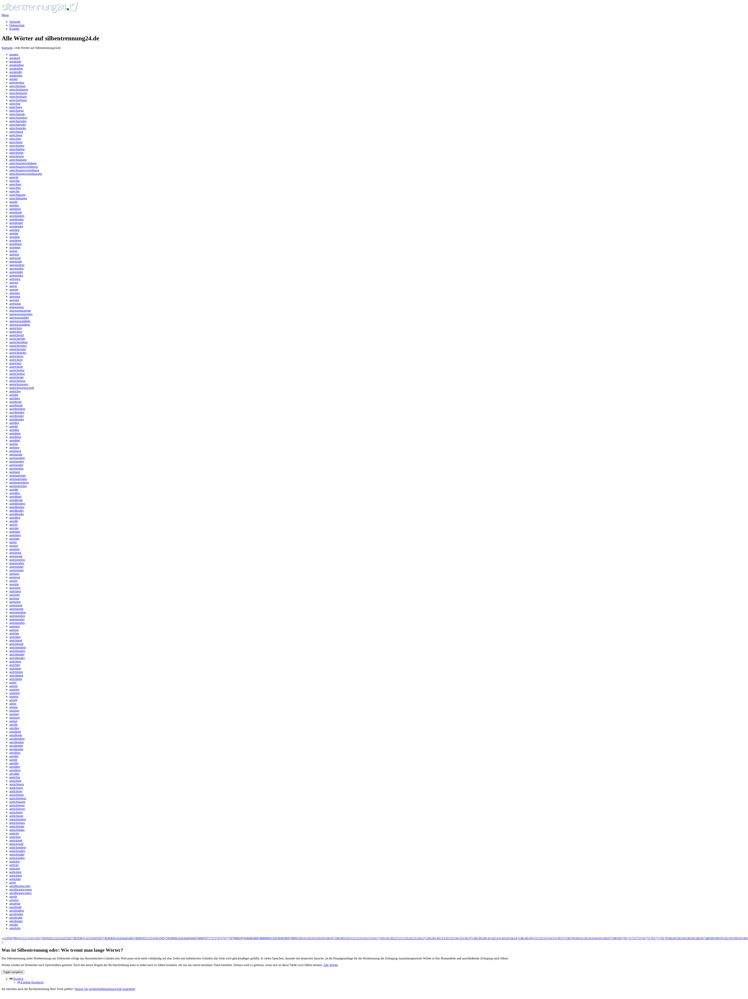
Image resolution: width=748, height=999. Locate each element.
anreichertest (17, 373)
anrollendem (17, 738)
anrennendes (17, 623)
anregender (16, 272)
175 (646, 938)
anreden (14, 205)
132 (446, 938)
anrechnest (15, 135)
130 (437, 938)
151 (535, 938)
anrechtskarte (17, 194)
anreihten (15, 433)
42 (118, 938)
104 (318, 938)
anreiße (13, 489)
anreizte (14, 584)
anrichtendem (17, 647)
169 (618, 938)
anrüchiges (16, 812)
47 (133, 938)
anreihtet (14, 440)
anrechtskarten (18, 198)
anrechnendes (17, 128)
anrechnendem (18, 117)
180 (670, 938)
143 (497, 938)
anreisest (14, 472)
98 (292, 938)
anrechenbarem (18, 89)
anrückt (14, 865)
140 (483, 938)
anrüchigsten (17, 823)
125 (413, 938)
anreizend (15, 552)
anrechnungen (18, 159)
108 (336, 938)
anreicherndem (18, 342)
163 (590, 938)
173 (637, 938)
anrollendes (16, 749)
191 (721, 938)
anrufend (14, 903)
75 (220, 938)
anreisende (15, 454)
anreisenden (16, 461)
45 (127, 938)
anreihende (16, 405)
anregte (13, 289)
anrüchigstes (17, 830)
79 (233, 938)
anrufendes (16, 921)
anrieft (13, 700)
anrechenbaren (18, 93)
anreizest (14, 577)
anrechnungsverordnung (24, 170)
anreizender (16, 566)
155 (553, 938)
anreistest (15, 535)
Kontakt (14, 28)
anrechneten (16, 145)
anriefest (14, 693)
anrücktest (15, 875)
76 (224, 938)
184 (688, 938)
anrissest (14, 717)
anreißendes (16, 514)
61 (177, 938)
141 (488, 938)
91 (270, 938)
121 (395, 938)
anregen (14, 254)
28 (74, 938)
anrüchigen (16, 787)
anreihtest (15, 437)
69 (202, 938)
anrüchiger (15, 791)
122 (399, 938)
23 (58, 938)
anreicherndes (17, 352)
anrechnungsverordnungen (25, 173)
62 (180, 938)
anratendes (15, 75)
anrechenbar (16, 82)
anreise (13, 444)
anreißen (14, 493)
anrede (13, 202)
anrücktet (15, 879)
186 (697, 938)
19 (46, 938)
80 (236, 938)
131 (441, 938)
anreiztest (15, 591)
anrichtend (15, 640)
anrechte (14, 180)
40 (111, 938)
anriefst (13, 696)
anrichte (14, 633)
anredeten (15, 240)
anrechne (14, 103)
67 (196, 938)
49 (139, 938)
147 (516, 938)
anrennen (15, 601)
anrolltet (14, 773)
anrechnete (16, 142)
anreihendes (16, 419)
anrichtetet (15, 679)
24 (62, 938)
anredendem (16, 216)
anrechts (14, 191)
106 (327, 938)
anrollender (16, 745)
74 (217, 938)
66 (192, 938)
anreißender (16, 510)
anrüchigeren (17, 801)
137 (469, 938)
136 (465, 938)
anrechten (15, 184)
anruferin (14, 928)
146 (511, 938)
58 (167, 938)
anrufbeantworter (19, 886)
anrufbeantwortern (20, 889)
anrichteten (16, 672)
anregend (15, 258)
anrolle (13, 724)
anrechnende (17, 114)
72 (211, 938)
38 (105, 938)
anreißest (14, 517)
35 (96, 938)
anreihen (14, 398)
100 (299, 938)
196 (744, 938)
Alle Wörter (330, 965)
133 (451, 938)
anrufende (15, 907)
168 (614, 938)
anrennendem (17, 612)
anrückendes (17, 858)
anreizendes (16, 570)
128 (427, 938)
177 (656, 938)
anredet (13, 233)
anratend (14, 58)
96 (286, 938)
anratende (15, 61)
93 (277, 938)
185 (693, 938)
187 (702, 938)
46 (130, 938)
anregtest (14, 296)
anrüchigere (16, 794)
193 (730, 938)
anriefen (14, 689)
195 (739, 938)
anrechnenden (17, 121)
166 (604, 938)
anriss (12, 703)
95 (283, 938)
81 (239, 938)
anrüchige (15, 780)
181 (674, 938)
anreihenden (16, 412)
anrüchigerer (17, 805)
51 (146, 938)
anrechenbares (18, 100)
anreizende (16, 556)
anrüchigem (16, 784)
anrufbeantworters (20, 893)
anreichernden (18, 345)
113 (359, 938)
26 (68, 938)
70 (205, 938)
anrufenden (16, 914)
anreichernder (17, 349)
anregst (13, 282)
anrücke (14, 833)
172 (632, 938)
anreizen (14, 549)
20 (49, 938)
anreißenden (16, 507)
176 (651, 938)
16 (37, 938)
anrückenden (17, 851)
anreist (13, 524)
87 (258, 938)
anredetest (15, 244)
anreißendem (17, 503)
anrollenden (16, 742)
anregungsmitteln (19, 321)
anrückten (15, 872)
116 (372, 938)
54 (155, 938)
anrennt (14, 630)
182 (679, 938)
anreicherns (16, 356)
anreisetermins (18, 486)
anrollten (14, 766)
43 (121, 938)
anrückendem (17, 847)
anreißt (13, 521)
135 (460, 938)
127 (423, 938)
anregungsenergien (21, 314)
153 (544, 938)
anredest (14, 230)
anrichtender (17, 654)
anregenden (16, 268)
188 (707, 938)
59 (171, 938)
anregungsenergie (20, 310)
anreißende (16, 500)
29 (77, 938)
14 (30, 938)
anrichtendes (17, 658)
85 (252, 938)
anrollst (13, 756)
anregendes (16, 275)
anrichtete (15, 668)
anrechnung (16, 156)
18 (43, 938)
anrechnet (15, 138)
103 (313, 938)
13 (27, 938)
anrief (12, 682)
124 (409, 938)
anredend (15, 209)
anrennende (16, 609)
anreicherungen (18, 384)
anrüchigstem (17, 819)
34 (93, 938)
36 (99, 938)
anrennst (14, 626)
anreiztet (14, 594)
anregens (14, 279)
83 (245, 938)
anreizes (14, 573)
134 (455, 938)
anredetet (14, 247)
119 (386, 938)
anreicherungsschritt (21, 387)
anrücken (15, 837)
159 (572, 938)
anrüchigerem (17, 798)
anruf (12, 882)
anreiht (13, 426)
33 (90, 938)
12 (24, 938)
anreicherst (16, 359)
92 (273, 938)
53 (152, 938)
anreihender (16, 416)
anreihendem (17, 409)
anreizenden (16, 563)
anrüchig (14, 777)
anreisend (15, 451)
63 (183, 938)
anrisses (14, 714)
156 (558, 938)
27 (71, 938)
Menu (5, 15)
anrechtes (15, 187)
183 (683, 938)
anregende (15, 261)
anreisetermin (17, 475)
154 (548, 938)
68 (199, 938)
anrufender (16, 917)
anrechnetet (16, 152)
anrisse (13, 707)
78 (230, 938)
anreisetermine (18, 479)
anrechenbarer (18, 96)
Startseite (14, 21)
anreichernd (16, 335)
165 (600, 938)
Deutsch (17, 978)
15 (33, 938)
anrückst (14, 861)
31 (83, 938)
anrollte (14, 763)
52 (149, 938)
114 (363, 938)
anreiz (13, 542)
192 (725, 938)
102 (308, 938)
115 (368, 938)
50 (143, 938)
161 (581, 938)
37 (102, 938)
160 (576, 938)
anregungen (16, 307)
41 (114, 938)
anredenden (16, 219)
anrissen (14, 710)
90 (267, 938)
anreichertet (16, 377)
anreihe (13, 394)
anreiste (14, 528)
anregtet (14, 300)
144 (502, 938)
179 (665, 938)
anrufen (14, 900)
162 (586, 938)
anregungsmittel (19, 317)
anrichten (15, 637)
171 (628, 938)
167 (609, 938)
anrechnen (15, 107)
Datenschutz (17, 25)
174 (642, 938)
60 (174, 938)
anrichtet (14, 665)
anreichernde (17, 338)
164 (595, 938)
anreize (13, 545)
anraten (13, 54)
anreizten (14, 587)
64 (186, 938)
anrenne (14, 598)
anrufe (13, 896)
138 (474, 938)
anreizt (13, 580)
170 (623, 938)
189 (711, 938)
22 (55, 938)
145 (507, 938)
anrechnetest (17, 149)
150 (530, 938)
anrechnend (16, 110)
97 (289, 938)
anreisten (14, 531)
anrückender (17, 854)
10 (18, 938)
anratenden (16, 68)
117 (377, 938)
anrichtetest (16, 675)
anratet (13, 79)
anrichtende (16, 644)
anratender (15, 72)
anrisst (13, 721)
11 (21, 938)
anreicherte (16, 366)
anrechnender (17, 124)
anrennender (17, 619)
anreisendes (16, 468)
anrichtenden (17, 651)
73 (214, 938)
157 (562, 938)
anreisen (14, 447)
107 (332, 938)
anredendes (16, 226)
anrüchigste (16, 816)
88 (261, 938)
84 (249, 938)
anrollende (15, 735)
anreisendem (17, 458)
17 (40, 938)
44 (124, 938)
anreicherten (16, 370)
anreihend (15, 401)
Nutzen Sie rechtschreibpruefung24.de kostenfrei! (104, 989)
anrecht (13, 177)
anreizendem (17, 559)
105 (322, 938)
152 (539, 938)
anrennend (15, 605)
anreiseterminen (19, 482)
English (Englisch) (32, 982)
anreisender (16, 465)
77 (227, 938)
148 (521, 938)
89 (264, 938)
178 (660, 938)
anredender (16, 223)
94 (280, 938)
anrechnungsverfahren (23, 163)
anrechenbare (17, 86)
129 (432, 938)
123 (404, 938)
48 (136, 938)
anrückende (16, 844)
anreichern (15, 331)
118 (381, 938)
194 (735, 938)
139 (479, 938)
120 (390, 938)
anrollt (13, 759)
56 (161, 938)
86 (255, 938)
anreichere (15, 328)
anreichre (15, 391)
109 (341, 938)
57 (164, 938)
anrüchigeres (17, 809)
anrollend (15, 731)
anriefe (13, 686)
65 (189, 938)
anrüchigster (16, 826)
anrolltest (14, 770)
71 (208, 938)
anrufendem (16, 910)
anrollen (14, 728)
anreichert (15, 363)
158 (567, 938)
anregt (13, 286)
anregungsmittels (19, 324)
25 (65, 938)
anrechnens (16, 131)
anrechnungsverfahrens (23, 166)
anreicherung (17, 380)
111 (350, 938)
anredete (14, 237)
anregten (14, 293)
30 (80, 938)
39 (108, 938)
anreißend (15, 496)
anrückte (14, 868)
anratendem (16, 65)
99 (295, 938)
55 (158, 938)
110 (346, 938)
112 (354, 938)
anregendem (16, 265)
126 (418, 938)
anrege (13, 251)
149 (525, 938)
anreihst (14, 423)
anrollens (14, 752)
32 (86, 938)
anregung (15, 303)
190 (716, 938)
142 (492, 938)
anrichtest (15, 661)
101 (304, 938)
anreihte (14, 430)
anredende (15, 212)
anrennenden (17, 616)
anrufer (13, 924)
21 (52, 938)
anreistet (14, 538)
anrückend (15, 840)
